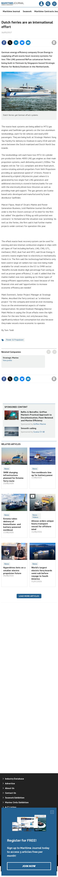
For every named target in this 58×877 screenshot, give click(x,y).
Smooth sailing (28, 428)
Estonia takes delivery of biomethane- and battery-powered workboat (12, 524)
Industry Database (14, 778)
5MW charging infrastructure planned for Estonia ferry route (13, 476)
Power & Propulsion (15, 339)
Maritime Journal (11, 11)
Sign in (21, 36)
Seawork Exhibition (14, 797)
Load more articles (29, 596)
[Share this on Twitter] (10, 42)
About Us (9, 788)
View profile (7, 360)
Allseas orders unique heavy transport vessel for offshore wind (42, 525)
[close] (56, 36)
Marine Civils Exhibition (17, 802)
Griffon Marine (39, 424)
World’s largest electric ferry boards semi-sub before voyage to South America (41, 573)
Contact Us (10, 792)
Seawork (27, 11)
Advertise (10, 783)
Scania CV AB (39, 432)
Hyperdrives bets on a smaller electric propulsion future (14, 570)
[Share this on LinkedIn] (16, 42)
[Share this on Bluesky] (22, 42)
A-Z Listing (10, 807)
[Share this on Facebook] (3, 42)
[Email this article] (28, 42)
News (6, 468)
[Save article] (54, 42)
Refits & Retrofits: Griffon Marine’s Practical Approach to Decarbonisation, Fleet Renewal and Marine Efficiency (37, 416)
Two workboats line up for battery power (42, 474)
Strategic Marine (10, 357)
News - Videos (35, 516)
